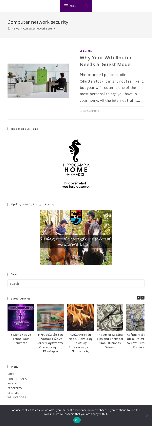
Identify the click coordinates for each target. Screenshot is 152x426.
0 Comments (91, 110)
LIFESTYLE (86, 50)
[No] (147, 415)
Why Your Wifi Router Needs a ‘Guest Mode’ (106, 61)
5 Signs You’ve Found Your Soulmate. (21, 339)
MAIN (11, 374)
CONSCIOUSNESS (18, 379)
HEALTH (12, 383)
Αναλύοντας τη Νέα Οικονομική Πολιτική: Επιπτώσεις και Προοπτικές (80, 343)
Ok (77, 420)
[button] (142, 298)
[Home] (9, 28)
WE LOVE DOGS (17, 397)
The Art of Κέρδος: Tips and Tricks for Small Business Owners (110, 341)
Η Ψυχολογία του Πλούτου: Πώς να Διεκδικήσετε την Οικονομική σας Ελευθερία (50, 343)
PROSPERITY (15, 388)
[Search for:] (86, 6)
